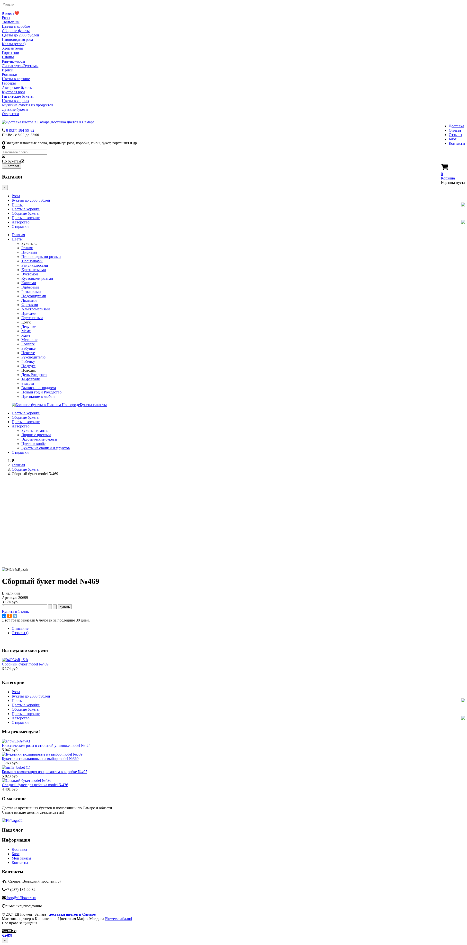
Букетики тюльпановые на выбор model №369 (40, 759)
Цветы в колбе (33, 444)
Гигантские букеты (18, 96)
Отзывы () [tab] (20, 633)
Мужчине (29, 340)
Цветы (17, 205)
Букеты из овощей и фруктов (45, 448)
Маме (26, 331)
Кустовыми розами (37, 278)
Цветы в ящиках (15, 101)
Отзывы (455, 135)
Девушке (28, 326)
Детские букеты (15, 109)
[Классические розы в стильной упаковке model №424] (16, 741)
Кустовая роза (13, 92)
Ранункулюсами (34, 265)
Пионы (8, 57)
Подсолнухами (33, 296)
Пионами (29, 252)
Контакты (457, 143)
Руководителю (33, 357)
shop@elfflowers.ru (21, 898)
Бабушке (28, 348)
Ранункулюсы (13, 61)
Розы (6, 18)
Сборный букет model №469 (25, 664)
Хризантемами (33, 270)
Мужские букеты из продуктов (27, 105)
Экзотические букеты (39, 439)
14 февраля (30, 379)
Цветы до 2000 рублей (20, 35)
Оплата (455, 130)
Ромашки (9, 74)
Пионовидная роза (17, 39)
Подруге (28, 366)
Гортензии (10, 53)
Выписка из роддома (38, 388)
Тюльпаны (10, 22)
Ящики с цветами (36, 435)
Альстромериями (35, 309)
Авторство (20, 222)
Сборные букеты (16, 31)
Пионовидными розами (41, 257)
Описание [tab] (20, 628)
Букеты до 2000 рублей (31, 200)
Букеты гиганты (34, 430)
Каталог (13, 166)
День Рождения (34, 375)
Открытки (10, 114)
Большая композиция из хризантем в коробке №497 (44, 772)
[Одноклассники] (9, 616)
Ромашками (31, 291)
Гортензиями (32, 318)
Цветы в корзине (16, 79)
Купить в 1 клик (15, 611)
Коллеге (28, 344)
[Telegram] (15, 616)
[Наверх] (5, 940)
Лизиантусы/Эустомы (20, 66)
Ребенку (28, 361)
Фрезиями (29, 305)
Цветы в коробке (16, 26)
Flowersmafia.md (118, 919)
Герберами (30, 287)
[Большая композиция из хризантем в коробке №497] (16, 767)
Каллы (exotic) (14, 44)
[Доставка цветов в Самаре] (12, 820)
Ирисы (7, 70)
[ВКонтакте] (4, 616)
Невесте (28, 353)
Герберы (9, 83)
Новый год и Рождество (41, 392)
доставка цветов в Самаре (72, 914)
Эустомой (29, 274)
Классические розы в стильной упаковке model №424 (46, 745)
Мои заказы (21, 858)
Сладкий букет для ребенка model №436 (35, 785)
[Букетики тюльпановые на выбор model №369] (42, 754)
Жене (25, 335)
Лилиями (29, 300)
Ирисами (28, 313)
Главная (18, 235)
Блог (453, 139)
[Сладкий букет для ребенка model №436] (26, 780)
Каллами (28, 283)
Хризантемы (12, 48)
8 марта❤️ (10, 13)
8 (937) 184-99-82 (20, 130)
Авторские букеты (17, 87)
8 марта (27, 383)
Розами (27, 248)
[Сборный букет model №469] (15, 660)
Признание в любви (38, 396)
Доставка (456, 126)
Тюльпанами (32, 261)
